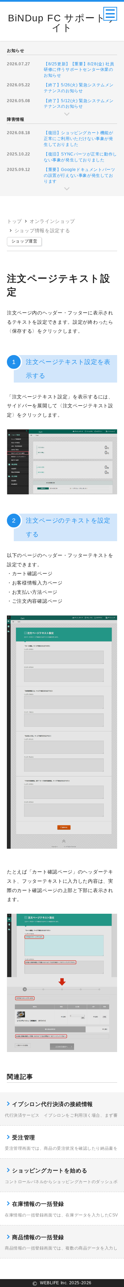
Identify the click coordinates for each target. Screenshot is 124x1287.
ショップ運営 (24, 241)
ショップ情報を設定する (42, 230)
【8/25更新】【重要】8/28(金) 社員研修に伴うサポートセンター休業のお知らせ (79, 70)
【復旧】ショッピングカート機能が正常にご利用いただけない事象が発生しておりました (78, 138)
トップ (14, 221)
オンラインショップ (52, 221)
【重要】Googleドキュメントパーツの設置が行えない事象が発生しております (79, 175)
